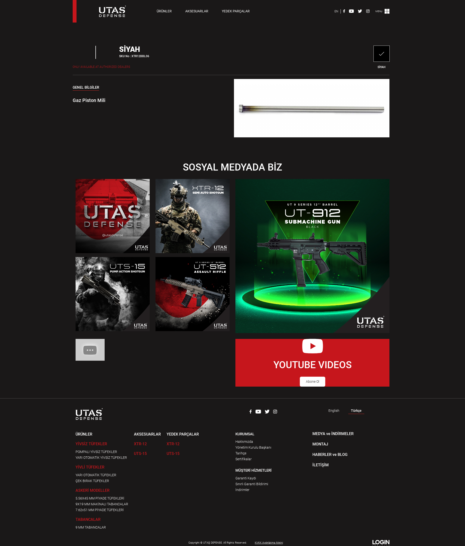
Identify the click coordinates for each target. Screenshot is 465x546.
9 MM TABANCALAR (91, 527)
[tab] (86, 88)
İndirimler (242, 490)
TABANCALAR (88, 519)
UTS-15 (140, 453)
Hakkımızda (244, 442)
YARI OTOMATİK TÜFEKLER (96, 475)
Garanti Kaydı (245, 478)
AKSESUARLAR (196, 11)
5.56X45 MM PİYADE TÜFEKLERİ (100, 498)
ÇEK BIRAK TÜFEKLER (92, 481)
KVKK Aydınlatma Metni (269, 542)
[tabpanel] (146, 97)
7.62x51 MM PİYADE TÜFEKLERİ (100, 510)
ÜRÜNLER (164, 11)
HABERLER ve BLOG (330, 454)
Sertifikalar (243, 459)
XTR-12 (140, 444)
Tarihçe (240, 453)
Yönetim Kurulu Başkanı (253, 447)
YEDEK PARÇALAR (236, 11)
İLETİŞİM (320, 465)
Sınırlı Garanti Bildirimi (251, 484)
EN (336, 11)
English (333, 411)
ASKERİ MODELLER (92, 490)
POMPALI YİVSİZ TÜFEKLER (96, 452)
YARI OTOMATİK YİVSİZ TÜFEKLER (101, 458)
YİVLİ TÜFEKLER (90, 467)
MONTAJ (320, 444)
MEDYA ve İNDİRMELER (333, 433)
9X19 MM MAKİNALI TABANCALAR (102, 504)
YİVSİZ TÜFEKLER (91, 444)
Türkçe (356, 411)
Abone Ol (312, 381)
